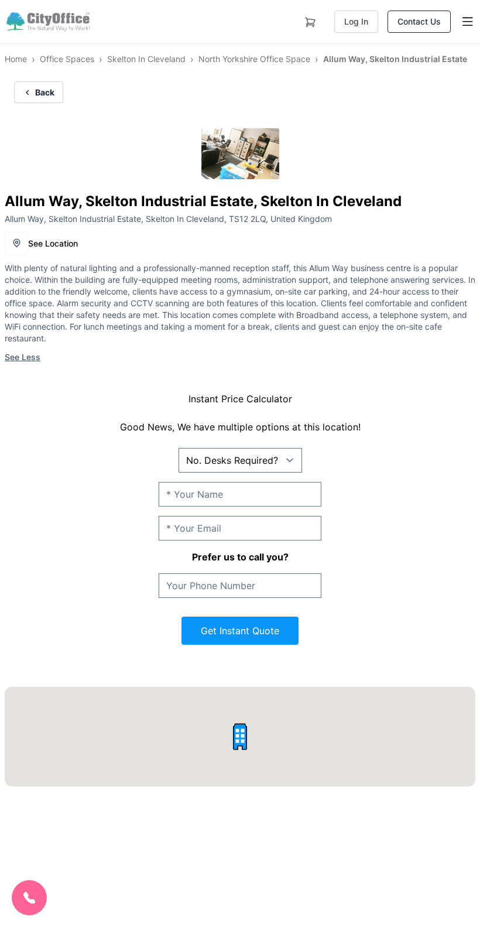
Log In (356, 21)
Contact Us (419, 21)
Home (16, 59)
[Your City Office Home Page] (47, 21)
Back (44, 92)
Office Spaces (67, 59)
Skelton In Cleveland (146, 59)
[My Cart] (310, 20)
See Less (22, 357)
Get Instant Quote (240, 631)
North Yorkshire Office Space (254, 59)
